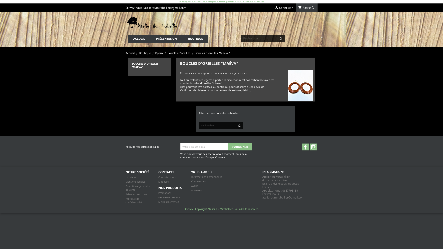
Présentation (166, 39)
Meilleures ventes (168, 202)
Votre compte (201, 172)
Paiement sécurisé (136, 194)
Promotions (164, 193)
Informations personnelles (206, 176)
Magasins (164, 181)
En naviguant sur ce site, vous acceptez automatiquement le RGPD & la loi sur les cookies (221, 1)
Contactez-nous (167, 177)
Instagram (313, 147)
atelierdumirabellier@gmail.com (165, 8)
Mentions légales (135, 181)
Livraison (130, 177)
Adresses (196, 190)
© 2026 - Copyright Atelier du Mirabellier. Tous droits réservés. (221, 209)
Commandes (198, 181)
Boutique (195, 39)
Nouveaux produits (169, 197)
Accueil (139, 39)
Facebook (305, 147)
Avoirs (194, 185)
